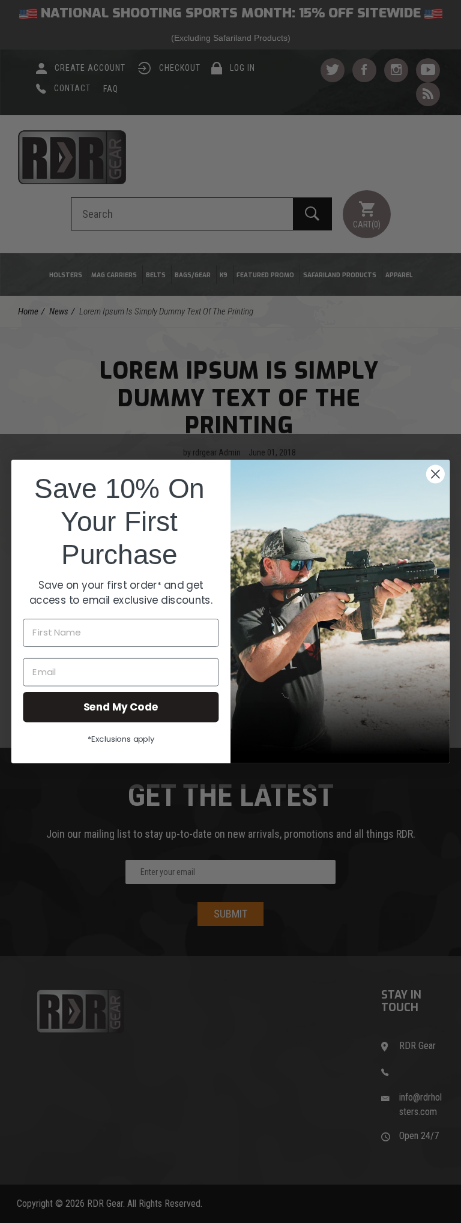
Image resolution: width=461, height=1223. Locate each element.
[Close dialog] (435, 474)
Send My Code (121, 707)
